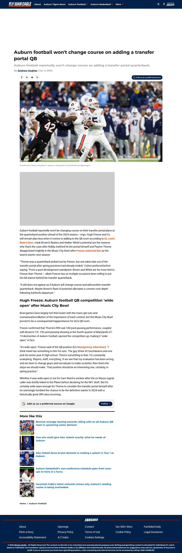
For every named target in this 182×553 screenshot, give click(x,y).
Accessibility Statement (32, 537)
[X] (158, 4)
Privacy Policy (65, 532)
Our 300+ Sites (124, 526)
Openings (63, 526)
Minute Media (20, 545)
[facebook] (164, 4)
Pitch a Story (26, 532)
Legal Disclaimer (153, 532)
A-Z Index (63, 537)
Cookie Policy (123, 532)
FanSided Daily (152, 526)
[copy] (37, 77)
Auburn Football (37, 503)
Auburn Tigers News (54, 4)
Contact (89, 526)
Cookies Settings (94, 537)
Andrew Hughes (27, 70)
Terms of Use (92, 532)
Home (23, 503)
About (37, 4)
